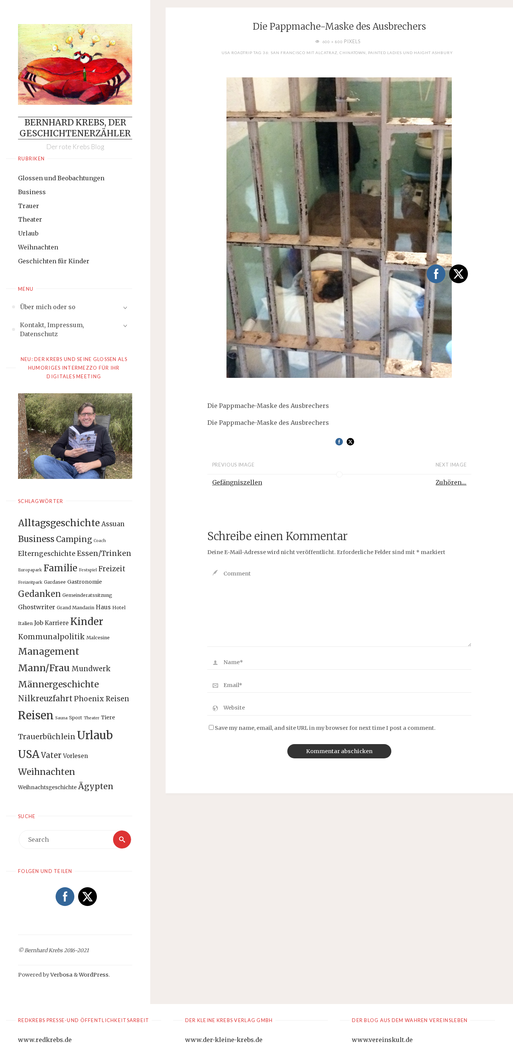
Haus (103, 607)
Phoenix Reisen (101, 699)
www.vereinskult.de (382, 1039)
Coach (100, 540)
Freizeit (111, 569)
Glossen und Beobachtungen (61, 178)
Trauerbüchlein (46, 736)
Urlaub (28, 233)
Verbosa (60, 974)
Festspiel (88, 570)
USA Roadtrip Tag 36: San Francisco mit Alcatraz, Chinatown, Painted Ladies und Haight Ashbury (337, 52)
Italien (25, 623)
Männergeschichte (58, 684)
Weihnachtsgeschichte (47, 787)
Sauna (61, 718)
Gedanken (39, 594)
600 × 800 (333, 41)
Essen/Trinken (104, 553)
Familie (60, 568)
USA (28, 754)
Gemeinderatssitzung (87, 595)
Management (48, 651)
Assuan (113, 524)
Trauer (28, 206)
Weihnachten (38, 247)
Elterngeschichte (46, 554)
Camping (74, 539)
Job (38, 623)
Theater (30, 219)
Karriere (57, 623)
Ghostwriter (36, 607)
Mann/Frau (44, 668)
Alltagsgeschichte (59, 523)
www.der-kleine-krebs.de (224, 1039)
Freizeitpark (30, 582)
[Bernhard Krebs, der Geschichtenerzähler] (75, 64)
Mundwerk (91, 668)
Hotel (118, 607)
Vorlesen (75, 756)
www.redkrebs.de (45, 1039)
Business (32, 192)
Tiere (108, 717)
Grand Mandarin (75, 607)
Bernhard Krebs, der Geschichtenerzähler (75, 128)
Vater (51, 755)
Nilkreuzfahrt (45, 699)
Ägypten (95, 786)
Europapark (30, 570)
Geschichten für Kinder (53, 261)
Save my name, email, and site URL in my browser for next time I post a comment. (325, 728)
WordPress (94, 974)
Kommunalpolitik (51, 636)
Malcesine (98, 637)
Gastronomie (84, 581)
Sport (75, 717)
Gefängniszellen (237, 482)
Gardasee (55, 582)
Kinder (86, 621)
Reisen (36, 715)
